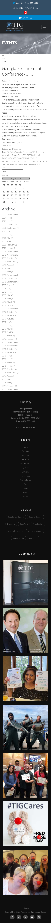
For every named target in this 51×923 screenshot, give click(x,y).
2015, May (7, 379)
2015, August (8, 376)
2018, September (10, 282)
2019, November (10, 255)
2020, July (7, 231)
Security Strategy (35, 517)
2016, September (10, 352)
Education (27, 152)
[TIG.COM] (15, 26)
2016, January (8, 366)
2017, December (10, 308)
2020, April (7, 241)
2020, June (7, 234)
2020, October (9, 224)
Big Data (10, 152)
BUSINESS (22, 155)
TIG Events (16, 149)
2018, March (8, 302)
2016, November (10, 345)
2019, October (9, 258)
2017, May (7, 329)
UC (28, 161)
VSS (14, 158)
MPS (39, 155)
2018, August (8, 285)
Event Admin (14, 81)
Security (18, 152)
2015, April (7, 382)
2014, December (10, 389)
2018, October (9, 278)
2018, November (10, 275)
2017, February (9, 339)
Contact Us (26, 18)
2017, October (9, 312)
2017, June (7, 325)
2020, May (7, 238)
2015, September (10, 372)
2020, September (10, 228)
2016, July (7, 356)
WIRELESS (22, 161)
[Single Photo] (25, 562)
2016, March (8, 362)
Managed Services (35, 531)
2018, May (7, 295)
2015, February (9, 386)
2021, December (10, 214)
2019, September (10, 261)
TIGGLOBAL (32, 155)
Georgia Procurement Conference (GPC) (21, 71)
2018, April (7, 298)
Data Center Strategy (16, 517)
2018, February (9, 305)
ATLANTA (43, 161)
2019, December (10, 251)
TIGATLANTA (7, 158)
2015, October (9, 369)
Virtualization (38, 524)
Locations (18, 8)
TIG (33, 152)
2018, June (7, 292)
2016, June (7, 359)
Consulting (33, 538)
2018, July (7, 288)
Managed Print (18, 538)
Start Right (24, 524)
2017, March (8, 335)
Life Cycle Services (15, 531)
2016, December (10, 342)
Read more (6, 145)
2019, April (7, 271)
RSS (3, 167)
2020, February (9, 245)
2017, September (10, 315)
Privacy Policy (31, 8)
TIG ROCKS (34, 161)
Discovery (11, 524)
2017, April (7, 332)
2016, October (9, 349)
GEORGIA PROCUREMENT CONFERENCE (23, 164)
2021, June (7, 221)
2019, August (8, 265)
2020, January (8, 248)
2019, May (7, 268)
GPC (3, 164)
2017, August (8, 319)
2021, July (7, 218)
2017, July (7, 322)
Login (26, 908)
